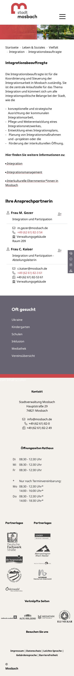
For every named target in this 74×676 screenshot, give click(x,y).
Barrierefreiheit (48, 655)
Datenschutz (33, 650)
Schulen (17, 334)
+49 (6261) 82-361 (29, 273)
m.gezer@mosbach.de (32, 228)
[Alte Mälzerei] (27, 617)
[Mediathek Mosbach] (46, 617)
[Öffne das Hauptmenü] (62, 16)
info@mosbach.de (39, 419)
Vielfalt (53, 47)
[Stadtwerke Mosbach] (9, 617)
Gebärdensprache (26, 655)
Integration (17, 52)
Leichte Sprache (52, 650)
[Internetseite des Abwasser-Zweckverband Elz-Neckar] (64, 617)
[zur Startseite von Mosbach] (21, 10)
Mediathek (19, 349)
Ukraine (17, 320)
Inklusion (18, 341)
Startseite (11, 47)
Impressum (17, 650)
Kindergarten (21, 327)
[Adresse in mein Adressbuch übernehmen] (60, 213)
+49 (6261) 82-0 (39, 423)
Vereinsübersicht (23, 356)
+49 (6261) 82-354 (29, 232)
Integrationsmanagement (24, 172)
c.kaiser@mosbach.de (32, 269)
